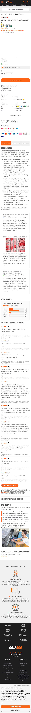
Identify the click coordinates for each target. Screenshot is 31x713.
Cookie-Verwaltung (23, 678)
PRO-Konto (8, 670)
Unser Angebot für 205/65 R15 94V (10, 122)
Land (8, 674)
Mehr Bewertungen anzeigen (9, 485)
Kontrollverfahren (5, 492)
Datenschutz (23, 670)
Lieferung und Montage (8, 668)
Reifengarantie (7, 679)
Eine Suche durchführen (16, 9)
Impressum (23, 680)
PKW (2, 5)
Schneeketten (26, 5)
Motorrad (13, 5)
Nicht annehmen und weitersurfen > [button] (21, 685)
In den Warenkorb (16, 80)
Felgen (7, 5)
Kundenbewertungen (23, 668)
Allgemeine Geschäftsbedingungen (23, 675)
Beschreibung (6, 143)
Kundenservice (23, 663)
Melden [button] (2, 334)
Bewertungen (16, 143)
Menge (3, 73)
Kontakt (23, 665)
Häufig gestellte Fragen (8, 672)
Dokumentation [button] (5, 556)
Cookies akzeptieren (15, 706)
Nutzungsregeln (23, 672)
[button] (15, 67)
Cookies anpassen (15, 710)
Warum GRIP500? (7, 665)
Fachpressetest (8, 663)
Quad (19, 5)
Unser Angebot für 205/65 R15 (9, 120)
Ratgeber (7, 677)
